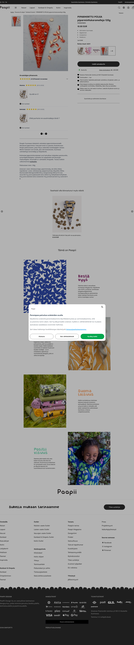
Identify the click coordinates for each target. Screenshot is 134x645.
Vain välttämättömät (67, 336)
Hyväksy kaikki (92, 336)
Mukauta (42, 336)
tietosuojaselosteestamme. (76, 329)
